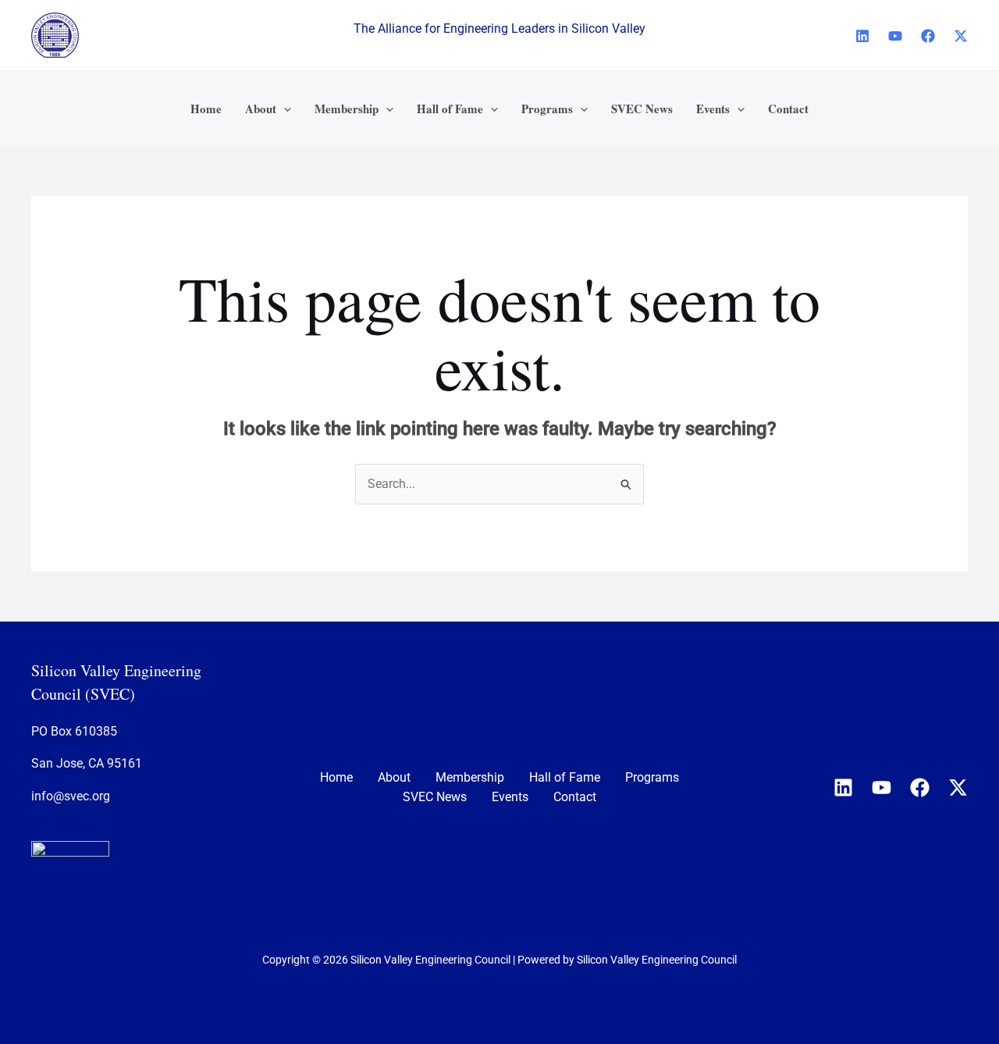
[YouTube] (895, 36)
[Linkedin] (862, 36)
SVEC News (435, 796)
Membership (470, 777)
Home (336, 777)
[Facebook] (928, 36)
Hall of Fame (564, 777)
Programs (652, 777)
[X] (961, 36)
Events (510, 796)
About (394, 777)
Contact (574, 796)
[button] (283, 108)
